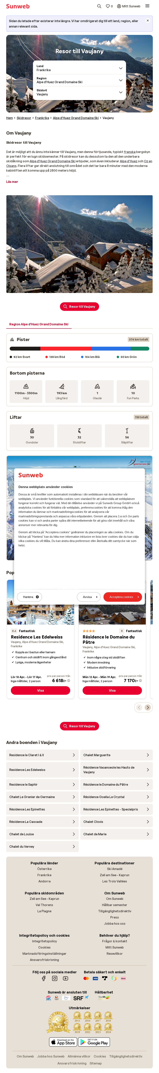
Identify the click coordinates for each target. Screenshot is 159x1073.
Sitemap (96, 1063)
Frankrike (44, 875)
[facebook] (44, 980)
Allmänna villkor (79, 1056)
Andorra (44, 881)
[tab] (39, 324)
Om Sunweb (114, 899)
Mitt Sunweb (114, 947)
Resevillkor (115, 954)
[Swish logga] (114, 980)
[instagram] (55, 980)
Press (114, 917)
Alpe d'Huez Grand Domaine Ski (52, 161)
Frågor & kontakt (114, 941)
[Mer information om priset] (68, 680)
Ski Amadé (114, 869)
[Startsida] (17, 6)
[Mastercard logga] (86, 980)
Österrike (44, 869)
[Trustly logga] (105, 980)
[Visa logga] (95, 980)
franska (130, 152)
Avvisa (87, 597)
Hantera (28, 597)
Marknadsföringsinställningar (44, 954)
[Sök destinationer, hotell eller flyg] (99, 6)
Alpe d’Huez (129, 161)
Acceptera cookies (121, 597)
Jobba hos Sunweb (51, 1056)
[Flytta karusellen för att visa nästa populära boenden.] (148, 707)
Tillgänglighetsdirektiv (114, 911)
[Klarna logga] (123, 980)
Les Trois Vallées (114, 881)
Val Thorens (44, 905)
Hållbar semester (114, 905)
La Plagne (44, 911)
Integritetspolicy (44, 941)
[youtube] (65, 980)
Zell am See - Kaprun (114, 875)
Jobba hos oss (114, 923)
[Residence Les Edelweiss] (40, 639)
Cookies (44, 947)
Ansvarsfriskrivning (44, 960)
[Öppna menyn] (147, 6)
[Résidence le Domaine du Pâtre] (112, 639)
